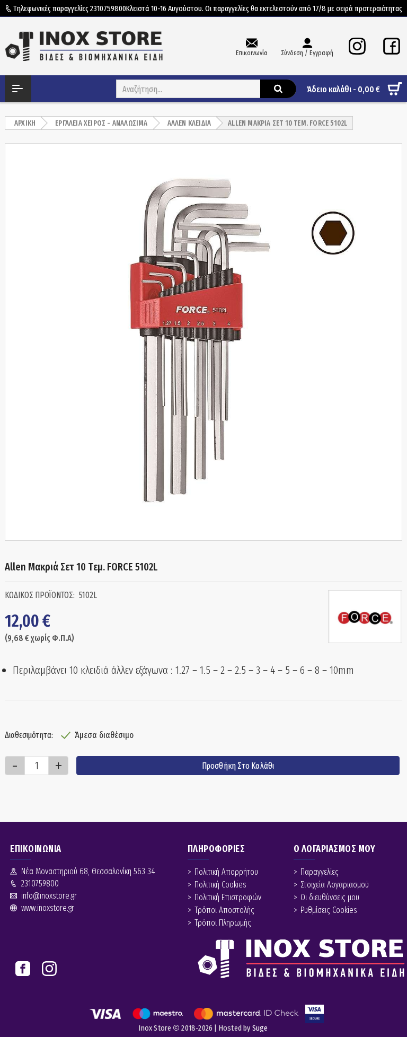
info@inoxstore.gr (49, 896)
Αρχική (25, 123)
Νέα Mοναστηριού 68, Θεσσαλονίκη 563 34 (88, 871)
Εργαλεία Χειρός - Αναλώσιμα (101, 123)
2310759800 (108, 8)
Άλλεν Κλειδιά (189, 123)
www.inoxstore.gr (47, 908)
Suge (260, 1028)
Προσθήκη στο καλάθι (238, 766)
